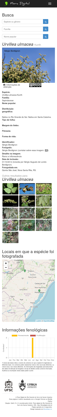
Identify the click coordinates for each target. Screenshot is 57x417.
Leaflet (38, 321)
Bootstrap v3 (48, 409)
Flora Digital (19, 4)
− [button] (6, 267)
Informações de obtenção (11, 85)
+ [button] (6, 263)
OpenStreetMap (49, 321)
